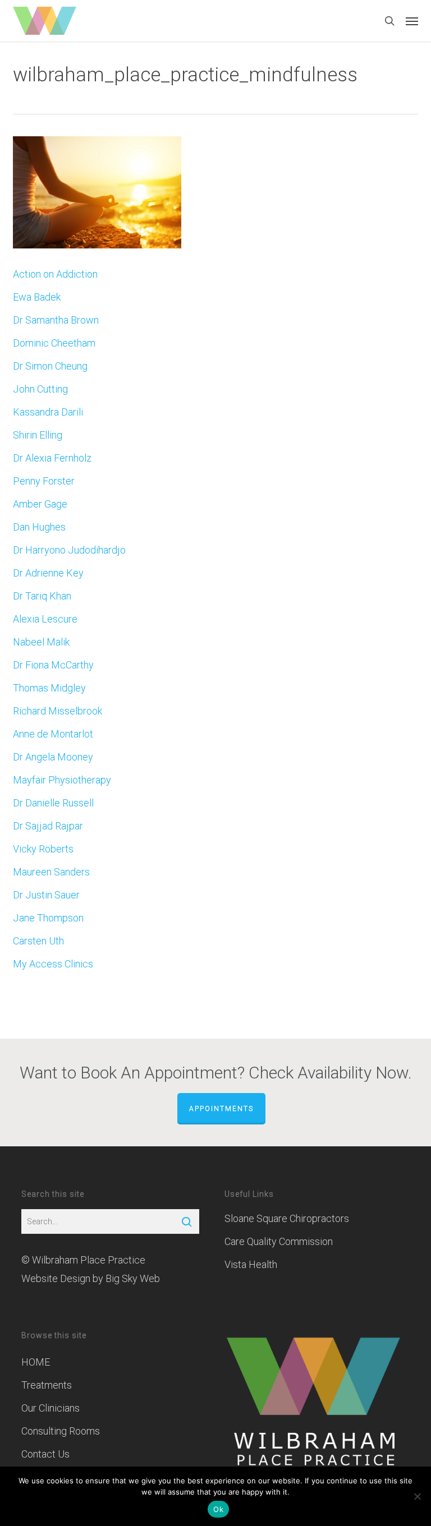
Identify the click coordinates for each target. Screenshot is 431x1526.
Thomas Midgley (49, 688)
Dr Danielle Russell (53, 803)
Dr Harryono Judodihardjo (69, 550)
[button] (412, 20)
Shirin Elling (37, 435)
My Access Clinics (53, 964)
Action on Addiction (55, 274)
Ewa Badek (37, 297)
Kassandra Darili (48, 412)
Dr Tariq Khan (42, 596)
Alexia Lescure (45, 619)
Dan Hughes (39, 527)
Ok (218, 1509)
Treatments (46, 1385)
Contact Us (45, 1454)
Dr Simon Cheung (50, 366)
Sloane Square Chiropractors (286, 1218)
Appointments (221, 1109)
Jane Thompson (48, 918)
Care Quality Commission (278, 1241)
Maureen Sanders (51, 872)
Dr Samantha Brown (56, 320)
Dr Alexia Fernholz (52, 458)
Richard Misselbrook (57, 711)
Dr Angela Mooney (53, 757)
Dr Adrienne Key (48, 573)
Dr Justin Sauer (46, 895)
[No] (417, 1496)
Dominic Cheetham (54, 343)
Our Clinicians (50, 1408)
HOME (35, 1362)
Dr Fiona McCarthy (53, 665)
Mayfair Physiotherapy (62, 780)
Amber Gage (40, 504)
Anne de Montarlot (53, 734)
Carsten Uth (38, 941)
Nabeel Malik (41, 642)
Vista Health (250, 1264)
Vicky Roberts (43, 849)
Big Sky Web (133, 1278)
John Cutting (40, 389)
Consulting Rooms (60, 1431)
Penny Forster (44, 481)
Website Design (55, 1278)
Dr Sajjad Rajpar (48, 826)
